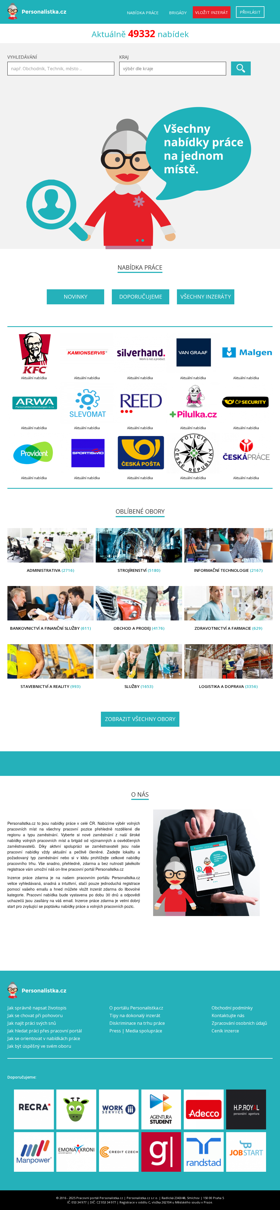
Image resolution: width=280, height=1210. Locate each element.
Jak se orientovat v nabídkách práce (43, 1038)
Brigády (178, 12)
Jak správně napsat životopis (36, 1008)
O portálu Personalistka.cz (136, 1008)
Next (265, 177)
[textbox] (174, 68)
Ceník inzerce (225, 1031)
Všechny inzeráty (205, 296)
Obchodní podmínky (232, 1008)
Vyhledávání (22, 57)
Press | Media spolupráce (135, 1031)
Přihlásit (250, 12)
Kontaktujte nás (228, 1015)
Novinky (75, 296)
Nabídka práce (143, 12)
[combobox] (172, 68)
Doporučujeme (140, 296)
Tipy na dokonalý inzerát (134, 1015)
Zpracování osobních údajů (239, 1023)
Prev (14, 177)
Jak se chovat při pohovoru (35, 1015)
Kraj (124, 57)
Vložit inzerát (211, 12)
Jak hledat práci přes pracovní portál (44, 1031)
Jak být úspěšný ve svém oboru (39, 1046)
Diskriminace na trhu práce (137, 1023)
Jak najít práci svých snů (31, 1023)
